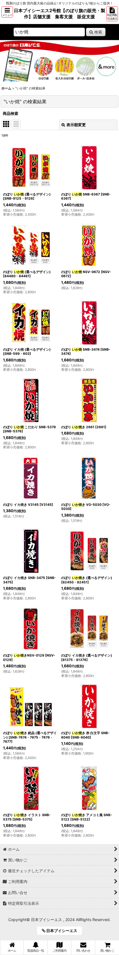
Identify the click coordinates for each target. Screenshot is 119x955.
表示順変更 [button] (76, 124)
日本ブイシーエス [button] (63, 930)
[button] (7, 12)
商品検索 (10, 113)
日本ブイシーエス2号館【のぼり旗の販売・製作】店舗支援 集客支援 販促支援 (59, 13)
